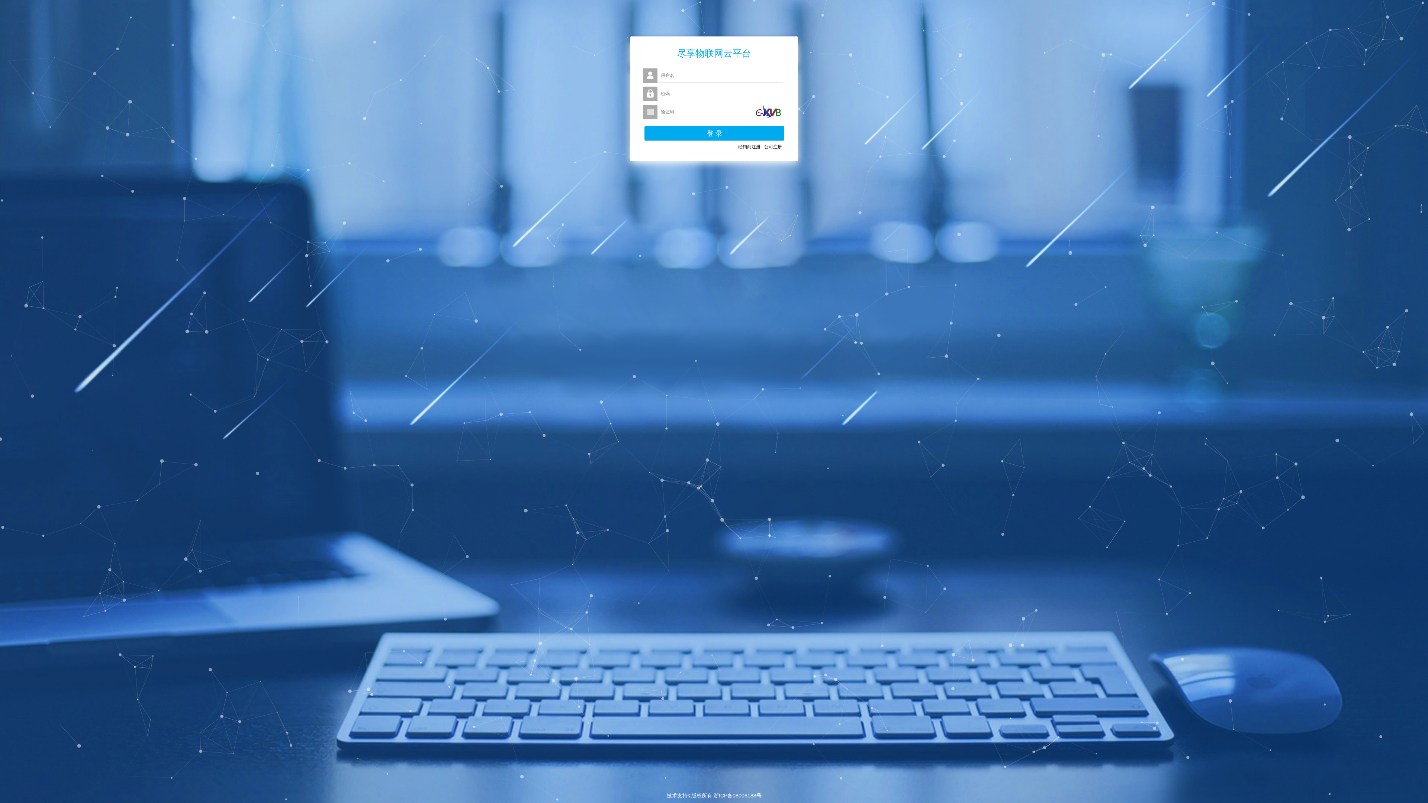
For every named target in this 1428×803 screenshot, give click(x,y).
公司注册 (773, 146)
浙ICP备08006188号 (738, 796)
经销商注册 (749, 146)
